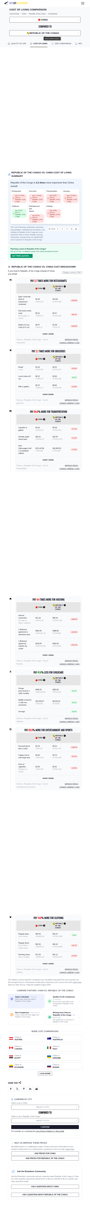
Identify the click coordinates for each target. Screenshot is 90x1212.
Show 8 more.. (48, 394)
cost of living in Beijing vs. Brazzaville (50, 1131)
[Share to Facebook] (58, 229)
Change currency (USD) (69, 343)
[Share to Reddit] (76, 229)
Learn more (77, 982)
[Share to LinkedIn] (71, 229)
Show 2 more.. (48, 778)
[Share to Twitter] (17, 1089)
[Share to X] (62, 229)
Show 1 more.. (48, 334)
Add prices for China (45, 1153)
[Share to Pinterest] (67, 229)
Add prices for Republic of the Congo (45, 1158)
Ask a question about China (45, 1187)
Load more (45, 1074)
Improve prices (71, 340)
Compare (45, 1127)
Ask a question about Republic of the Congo (45, 1195)
